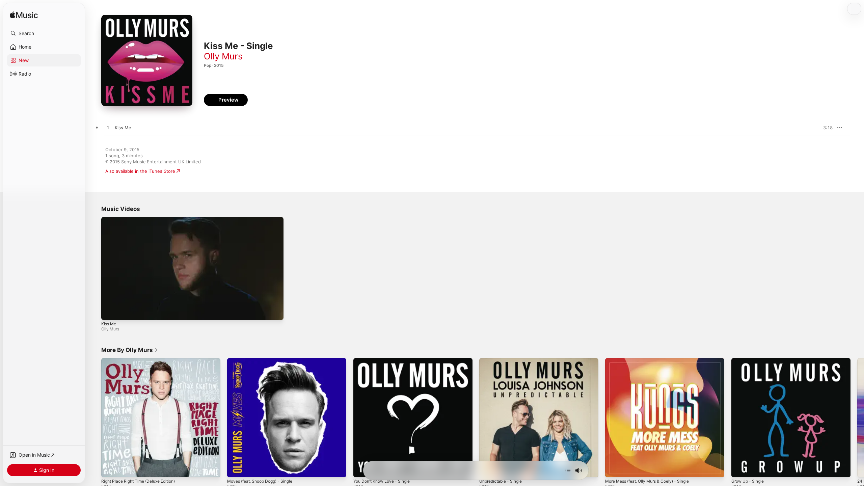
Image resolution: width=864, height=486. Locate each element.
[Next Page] (857, 418)
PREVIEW (825, 128)
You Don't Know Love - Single (384, 360)
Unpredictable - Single (502, 360)
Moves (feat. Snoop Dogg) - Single (264, 360)
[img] (24, 15)
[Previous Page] (94, 418)
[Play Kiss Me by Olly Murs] (108, 128)
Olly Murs (223, 56)
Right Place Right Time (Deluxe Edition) (142, 360)
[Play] (110, 311)
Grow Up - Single (749, 360)
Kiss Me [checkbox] (123, 127)
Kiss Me (108, 323)
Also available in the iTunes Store (140, 171)
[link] (129, 350)
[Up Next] (568, 470)
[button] (43, 33)
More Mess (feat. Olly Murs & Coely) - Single (652, 360)
